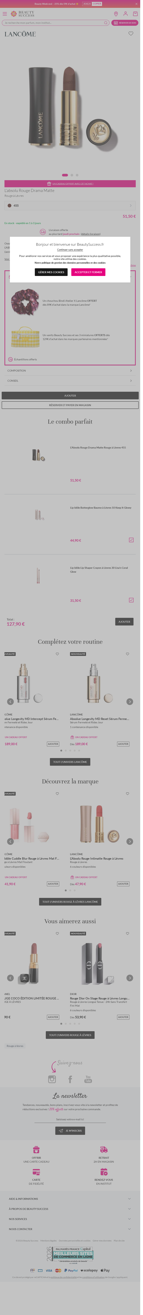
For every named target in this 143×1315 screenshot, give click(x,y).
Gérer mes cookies (51, 272)
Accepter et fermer (88, 272)
